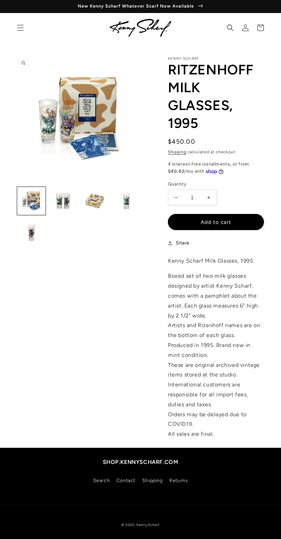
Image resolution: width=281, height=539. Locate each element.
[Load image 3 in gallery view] (95, 201)
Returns (178, 480)
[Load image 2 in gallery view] (63, 201)
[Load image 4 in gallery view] (126, 201)
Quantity (177, 184)
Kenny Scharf (147, 525)
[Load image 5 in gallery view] (31, 232)
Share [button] (183, 243)
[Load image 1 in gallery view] (31, 201)
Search (101, 480)
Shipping (177, 151)
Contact (126, 480)
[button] (20, 27)
